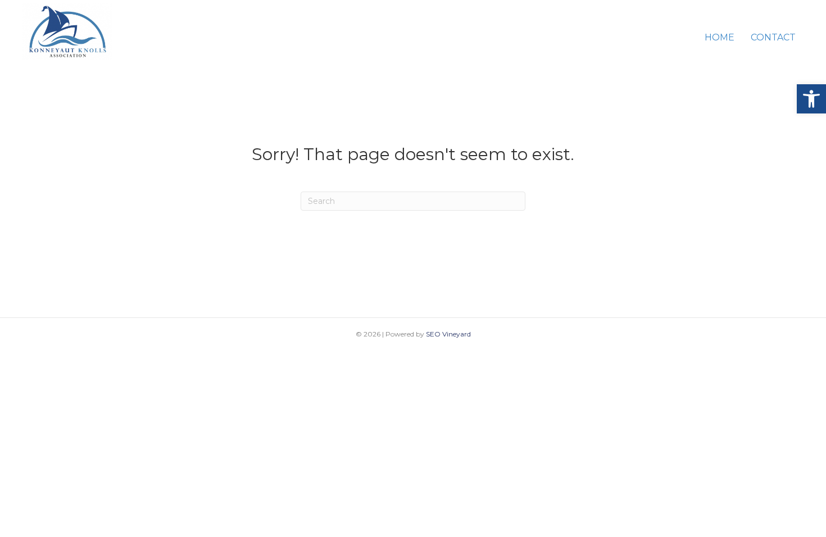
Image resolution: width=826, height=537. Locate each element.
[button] (811, 98)
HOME (719, 37)
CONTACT (773, 37)
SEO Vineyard (448, 334)
